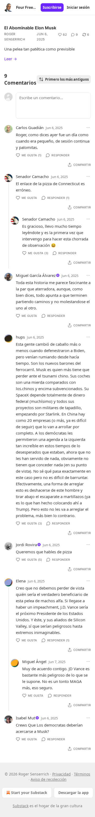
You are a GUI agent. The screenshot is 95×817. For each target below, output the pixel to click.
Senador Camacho (32, 176)
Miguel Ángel (34, 661)
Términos (82, 774)
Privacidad (61, 774)
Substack (20, 805)
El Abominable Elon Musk (30, 27)
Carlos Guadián (30, 127)
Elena (21, 580)
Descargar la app (73, 792)
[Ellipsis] (88, 127)
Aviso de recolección (48, 779)
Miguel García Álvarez (36, 275)
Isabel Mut (25, 717)
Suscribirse (52, 7)
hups (20, 337)
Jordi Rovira (26, 544)
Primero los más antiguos (67, 79)
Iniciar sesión (78, 7)
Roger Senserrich (14, 36)
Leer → (10, 58)
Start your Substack (29, 792)
